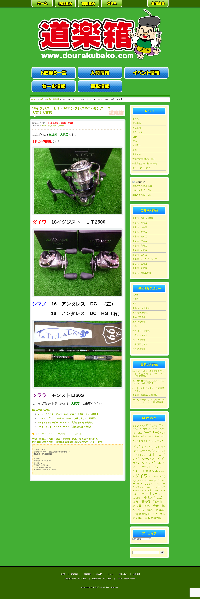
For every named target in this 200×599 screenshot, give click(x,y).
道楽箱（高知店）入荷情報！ (146, 395)
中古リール (153, 493)
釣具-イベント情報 (141, 331)
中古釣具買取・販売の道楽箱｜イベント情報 (146, 73)
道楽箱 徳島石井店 (142, 273)
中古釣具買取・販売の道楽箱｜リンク (134, 3)
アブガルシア (153, 425)
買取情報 (87, 574)
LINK (135, 137)
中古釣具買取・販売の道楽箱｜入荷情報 (100, 73)
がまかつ (137, 426)
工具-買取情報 (139, 322)
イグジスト (155, 429)
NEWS (45, 126)
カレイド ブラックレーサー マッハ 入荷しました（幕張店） (67, 418)
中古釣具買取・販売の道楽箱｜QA (111, 3)
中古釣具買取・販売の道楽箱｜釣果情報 (146, 86)
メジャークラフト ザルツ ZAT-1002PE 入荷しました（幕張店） (68, 414)
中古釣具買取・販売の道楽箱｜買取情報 (100, 86)
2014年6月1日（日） (142, 190)
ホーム (136, 118)
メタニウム (152, 490)
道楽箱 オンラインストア (145, 259)
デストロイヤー (146, 481)
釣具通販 (156, 518)
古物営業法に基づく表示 (144, 159)
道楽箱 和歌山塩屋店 (143, 218)
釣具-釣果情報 (139, 349)
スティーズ (146, 450)
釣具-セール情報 (140, 335)
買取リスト (138, 132)
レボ (161, 490)
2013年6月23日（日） (143, 186)
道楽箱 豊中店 (140, 232)
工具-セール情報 (140, 312)
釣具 (50, 126)
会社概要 (136, 574)
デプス (157, 480)
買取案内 (137, 128)
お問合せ (137, 145)
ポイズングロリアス (147, 487)
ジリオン (157, 446)
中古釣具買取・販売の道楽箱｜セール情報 (53, 86)
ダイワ (141, 475)
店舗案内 (137, 123)
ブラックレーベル (152, 484)
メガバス (160, 487)
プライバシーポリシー (143, 168)
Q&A (135, 141)
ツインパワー (153, 477)
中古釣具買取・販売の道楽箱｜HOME (42, 3)
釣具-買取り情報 (140, 344)
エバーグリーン (149, 432)
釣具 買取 (143, 518)
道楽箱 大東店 (67, 123)
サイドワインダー (150, 440)
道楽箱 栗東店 (140, 223)
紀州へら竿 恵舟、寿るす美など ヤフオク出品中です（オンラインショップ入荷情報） (149, 373)
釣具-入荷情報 (58, 126)
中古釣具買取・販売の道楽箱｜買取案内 (88, 3)
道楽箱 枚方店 (140, 254)
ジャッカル (147, 446)
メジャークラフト (140, 490)
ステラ (156, 451)
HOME (34, 99)
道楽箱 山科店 (140, 227)
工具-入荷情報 (139, 317)
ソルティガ (140, 455)
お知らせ (137, 299)
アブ (143, 426)
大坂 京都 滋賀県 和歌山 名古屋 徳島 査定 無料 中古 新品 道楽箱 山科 (150, 506)
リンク (110, 574)
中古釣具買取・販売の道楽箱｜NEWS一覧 (53, 73)
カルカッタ (144, 436)
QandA (99, 574)
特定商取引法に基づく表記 (145, 163)
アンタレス (145, 428)
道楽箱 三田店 (140, 264)
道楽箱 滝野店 (140, 268)
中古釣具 (150, 497)
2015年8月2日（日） (142, 195)
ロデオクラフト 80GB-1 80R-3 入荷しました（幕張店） (65, 426)
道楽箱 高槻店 (140, 245)
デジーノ (136, 481)
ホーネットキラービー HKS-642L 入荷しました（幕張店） (65, 422)
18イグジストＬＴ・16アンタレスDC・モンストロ (62, 434)
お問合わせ (123, 574)
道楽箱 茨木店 (140, 236)
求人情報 (137, 154)
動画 (135, 150)
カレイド (137, 441)
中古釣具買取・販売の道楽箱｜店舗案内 (65, 3)
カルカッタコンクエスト (157, 436)
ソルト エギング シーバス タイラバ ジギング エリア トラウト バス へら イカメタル (149, 463)
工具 (135, 303)
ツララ (162, 476)
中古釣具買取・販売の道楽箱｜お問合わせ (158, 3)
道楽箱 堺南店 (140, 241)
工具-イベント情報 (141, 308)
